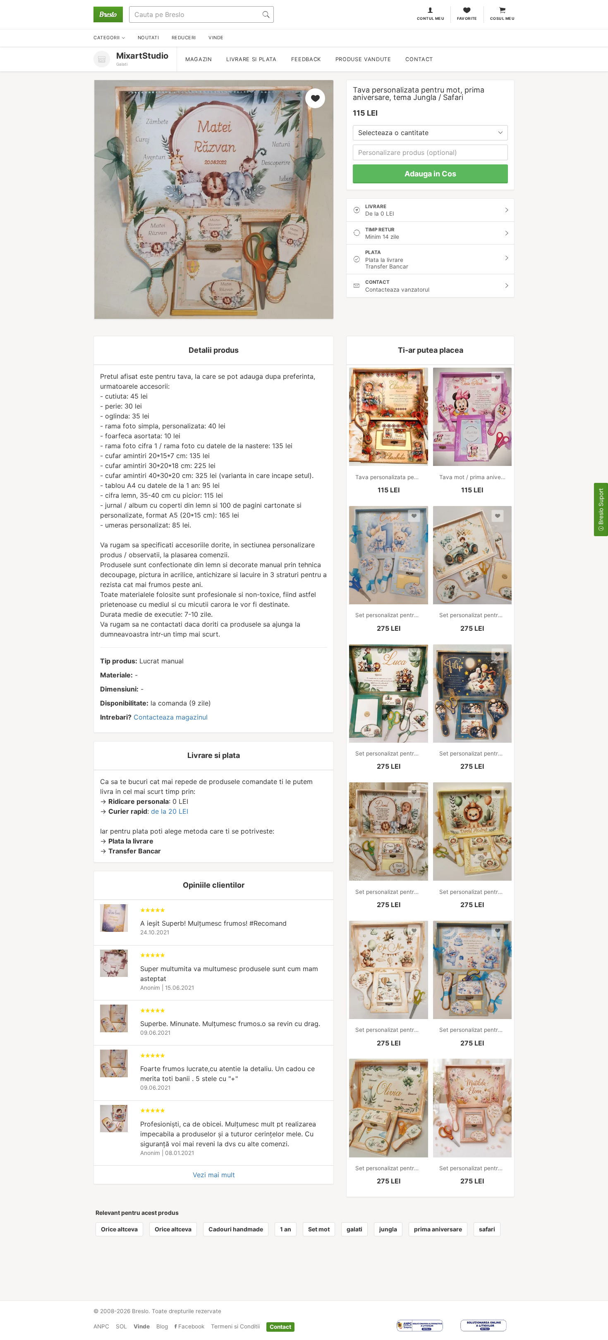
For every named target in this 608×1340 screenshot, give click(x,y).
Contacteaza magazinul (171, 717)
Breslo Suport (600, 507)
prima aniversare (438, 1229)
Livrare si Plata (251, 59)
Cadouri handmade (235, 1229)
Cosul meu (502, 18)
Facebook (190, 1326)
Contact (419, 59)
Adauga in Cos (430, 173)
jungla (388, 1229)
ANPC (101, 1326)
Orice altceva (119, 1229)
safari (487, 1229)
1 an (285, 1229)
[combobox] (430, 132)
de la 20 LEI (169, 811)
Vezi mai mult (214, 1175)
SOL (121, 1326)
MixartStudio (142, 56)
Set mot (319, 1229)
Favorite (467, 18)
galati (354, 1229)
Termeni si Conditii (235, 1326)
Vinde (142, 1326)
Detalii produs (214, 350)
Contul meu (431, 18)
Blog (162, 1326)
